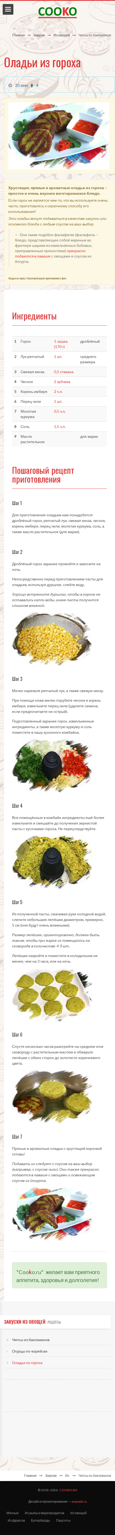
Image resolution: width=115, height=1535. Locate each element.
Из (67, 1476)
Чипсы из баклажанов (30, 1339)
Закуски (39, 35)
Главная (18, 35)
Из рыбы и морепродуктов (44, 1513)
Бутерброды (40, 1520)
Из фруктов (16, 1520)
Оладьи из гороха (27, 1362)
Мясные (12, 1513)
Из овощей (61, 35)
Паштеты (63, 1520)
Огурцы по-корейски (29, 1351)
